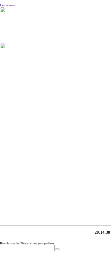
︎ (1, 2)
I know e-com (8, 5)
